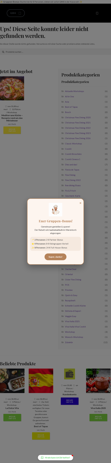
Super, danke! (55, 256)
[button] (55, 457)
